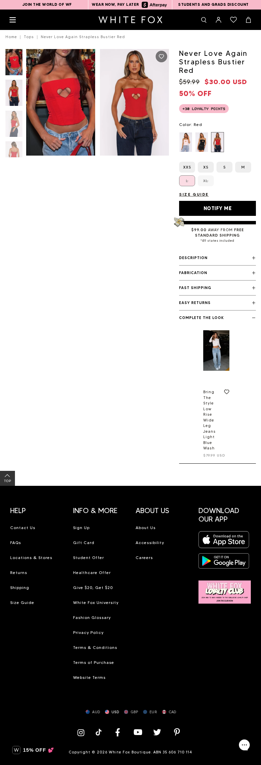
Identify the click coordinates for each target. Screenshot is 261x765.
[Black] (201, 142)
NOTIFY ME (218, 208)
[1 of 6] (13, 64)
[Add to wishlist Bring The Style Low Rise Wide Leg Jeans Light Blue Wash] (225, 393)
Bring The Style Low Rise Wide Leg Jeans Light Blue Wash (209, 419)
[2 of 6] (13, 95)
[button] (217, 258)
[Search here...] (203, 19)
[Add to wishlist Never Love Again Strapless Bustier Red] (161, 56)
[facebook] (117, 732)
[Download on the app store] (223, 541)
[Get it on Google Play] (223, 562)
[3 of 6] (13, 126)
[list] (217, 142)
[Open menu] (12, 19)
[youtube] (137, 732)
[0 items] (233, 19)
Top (7, 481)
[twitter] (157, 732)
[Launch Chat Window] (244, 745)
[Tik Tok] (99, 732)
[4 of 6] (13, 156)
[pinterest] (177, 732)
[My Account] (218, 19)
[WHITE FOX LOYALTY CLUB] (224, 588)
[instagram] (82, 732)
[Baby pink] (185, 142)
